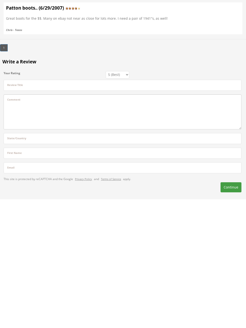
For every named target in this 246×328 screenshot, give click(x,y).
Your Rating (12, 73)
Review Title (15, 85)
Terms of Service (111, 179)
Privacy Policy (83, 179)
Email (10, 167)
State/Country (16, 138)
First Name (14, 153)
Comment (13, 99)
